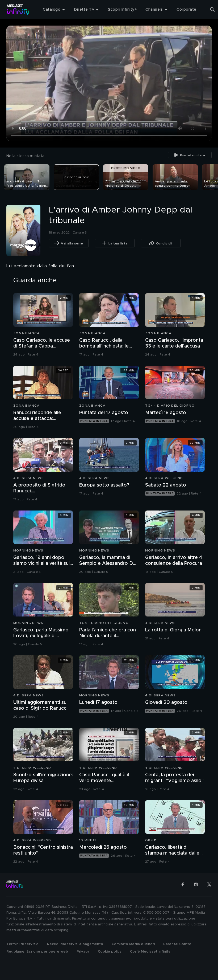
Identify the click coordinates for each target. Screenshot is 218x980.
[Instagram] (196, 884)
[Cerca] (212, 9)
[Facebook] (182, 884)
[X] (209, 884)
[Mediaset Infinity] (18, 9)
